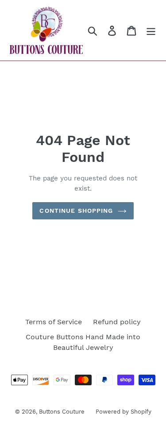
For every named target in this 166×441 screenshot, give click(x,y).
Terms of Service (53, 322)
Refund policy (117, 322)
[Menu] (151, 30)
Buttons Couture (62, 411)
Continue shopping (76, 210)
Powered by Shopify (123, 411)
